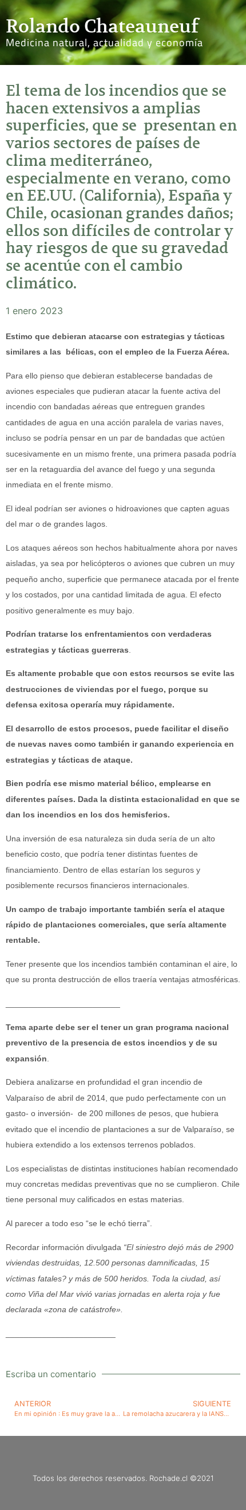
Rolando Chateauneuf (102, 26)
